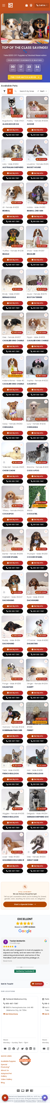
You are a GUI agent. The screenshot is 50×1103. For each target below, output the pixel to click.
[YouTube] (5, 1049)
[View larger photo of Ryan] (46, 575)
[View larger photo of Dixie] (21, 315)
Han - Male (34, 770)
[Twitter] (22, 1049)
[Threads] (34, 1049)
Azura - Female (37, 294)
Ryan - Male (35, 597)
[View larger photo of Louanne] (46, 142)
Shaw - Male (35, 250)
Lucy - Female (36, 423)
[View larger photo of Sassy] (21, 401)
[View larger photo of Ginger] (46, 661)
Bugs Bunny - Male (13, 120)
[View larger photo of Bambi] (21, 531)
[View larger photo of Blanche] (46, 445)
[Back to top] (47, 984)
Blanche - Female (37, 467)
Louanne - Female (38, 164)
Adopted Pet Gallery (6, 1074)
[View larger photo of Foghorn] (21, 575)
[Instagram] (9, 1049)
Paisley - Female (37, 120)
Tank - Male (10, 770)
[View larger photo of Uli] (21, 185)
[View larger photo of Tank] (21, 748)
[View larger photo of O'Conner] (46, 618)
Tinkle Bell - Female (13, 467)
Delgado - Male (37, 813)
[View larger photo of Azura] (46, 272)
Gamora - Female (13, 727)
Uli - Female (10, 207)
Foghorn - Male (12, 597)
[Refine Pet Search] (4, 91)
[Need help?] (5, 1097)
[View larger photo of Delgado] (46, 791)
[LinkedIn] (30, 1049)
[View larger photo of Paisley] (46, 98)
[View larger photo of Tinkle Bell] (21, 445)
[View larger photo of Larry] (21, 142)
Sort (42, 91)
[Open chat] (45, 1098)
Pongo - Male (11, 683)
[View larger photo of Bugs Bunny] (21, 98)
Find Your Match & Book (24, 77)
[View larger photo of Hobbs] (46, 185)
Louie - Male (10, 856)
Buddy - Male (11, 640)
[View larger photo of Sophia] (46, 358)
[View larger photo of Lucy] (46, 401)
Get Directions (11, 1014)
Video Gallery (6, 1079)
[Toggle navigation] (4, 5)
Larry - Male (10, 164)
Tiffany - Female (12, 510)
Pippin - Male (36, 337)
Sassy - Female (12, 423)
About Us (5, 1070)
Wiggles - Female (13, 813)
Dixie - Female (11, 337)
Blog (3, 1082)
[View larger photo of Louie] (21, 834)
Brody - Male (10, 294)
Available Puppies (8, 1061)
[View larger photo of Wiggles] (21, 791)
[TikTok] (18, 1049)
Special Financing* (5, 1065)
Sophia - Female (37, 380)
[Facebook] (13, 1049)
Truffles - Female (12, 250)
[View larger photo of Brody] (21, 272)
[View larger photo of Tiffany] (21, 488)
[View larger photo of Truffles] (21, 228)
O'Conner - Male (37, 640)
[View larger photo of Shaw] (46, 228)
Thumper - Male (37, 553)
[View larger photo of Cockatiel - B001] (46, 488)
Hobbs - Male (36, 207)
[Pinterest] (26, 1049)
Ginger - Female (37, 683)
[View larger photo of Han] (46, 748)
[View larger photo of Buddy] (21, 618)
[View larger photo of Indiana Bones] (21, 358)
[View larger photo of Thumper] (46, 531)
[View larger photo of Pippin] (46, 315)
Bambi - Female (12, 553)
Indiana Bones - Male (15, 380)
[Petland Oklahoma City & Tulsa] (10, 5)
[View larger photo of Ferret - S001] (46, 705)
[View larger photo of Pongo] (21, 661)
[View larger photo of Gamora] (21, 705)
